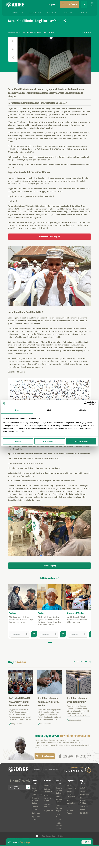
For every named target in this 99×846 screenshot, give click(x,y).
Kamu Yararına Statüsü (47, 798)
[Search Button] (84, 4)
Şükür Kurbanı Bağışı (59, 817)
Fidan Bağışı (37, 794)
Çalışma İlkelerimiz (48, 790)
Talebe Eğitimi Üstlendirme (71, 794)
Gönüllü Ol (84, 813)
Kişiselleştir (48, 441)
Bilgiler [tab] (49, 410)
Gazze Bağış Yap (49, 565)
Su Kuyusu (36, 813)
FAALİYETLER (34, 12)
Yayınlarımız (48, 810)
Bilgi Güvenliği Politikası (83, 800)
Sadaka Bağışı (35, 808)
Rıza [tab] (17, 410)
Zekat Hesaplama (71, 787)
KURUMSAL (15, 12)
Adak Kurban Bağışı (59, 799)
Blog (69, 807)
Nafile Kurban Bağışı (59, 825)
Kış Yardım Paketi (36, 818)
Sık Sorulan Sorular (84, 808)
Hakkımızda (48, 785)
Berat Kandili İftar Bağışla (49, 236)
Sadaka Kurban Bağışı (59, 790)
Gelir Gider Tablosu (48, 805)
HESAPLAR (51, 12)
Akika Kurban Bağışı (59, 808)
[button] (49, 642)
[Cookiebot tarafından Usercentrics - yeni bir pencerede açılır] (85, 403)
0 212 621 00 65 (73, 771)
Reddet (18, 441)
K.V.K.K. (82, 788)
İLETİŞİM (84, 12)
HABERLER (68, 12)
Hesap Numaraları (84, 793)
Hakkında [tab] (82, 410)
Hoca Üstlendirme (71, 802)
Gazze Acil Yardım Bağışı (36, 800)
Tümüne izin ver (81, 441)
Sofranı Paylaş (70, 812)
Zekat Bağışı (34, 789)
